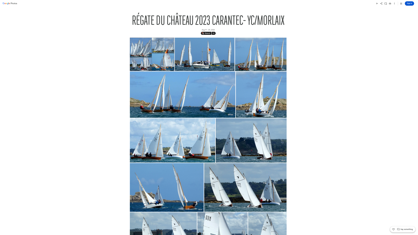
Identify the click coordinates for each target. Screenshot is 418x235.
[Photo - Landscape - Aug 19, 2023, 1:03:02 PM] (261, 54)
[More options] (394, 3)
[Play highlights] (377, 3)
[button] (401, 3)
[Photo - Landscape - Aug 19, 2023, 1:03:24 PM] (172, 140)
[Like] (393, 229)
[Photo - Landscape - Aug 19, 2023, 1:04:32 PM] (245, 187)
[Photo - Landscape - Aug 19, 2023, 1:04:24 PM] (167, 187)
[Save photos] (390, 3)
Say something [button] (406, 229)
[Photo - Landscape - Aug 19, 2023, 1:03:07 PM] (182, 94)
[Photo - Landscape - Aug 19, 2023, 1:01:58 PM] (204, 54)
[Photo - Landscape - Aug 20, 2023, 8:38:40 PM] (152, 54)
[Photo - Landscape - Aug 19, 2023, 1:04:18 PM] (251, 140)
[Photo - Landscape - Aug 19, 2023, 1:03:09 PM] (261, 94)
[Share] (381, 3)
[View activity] (385, 3)
